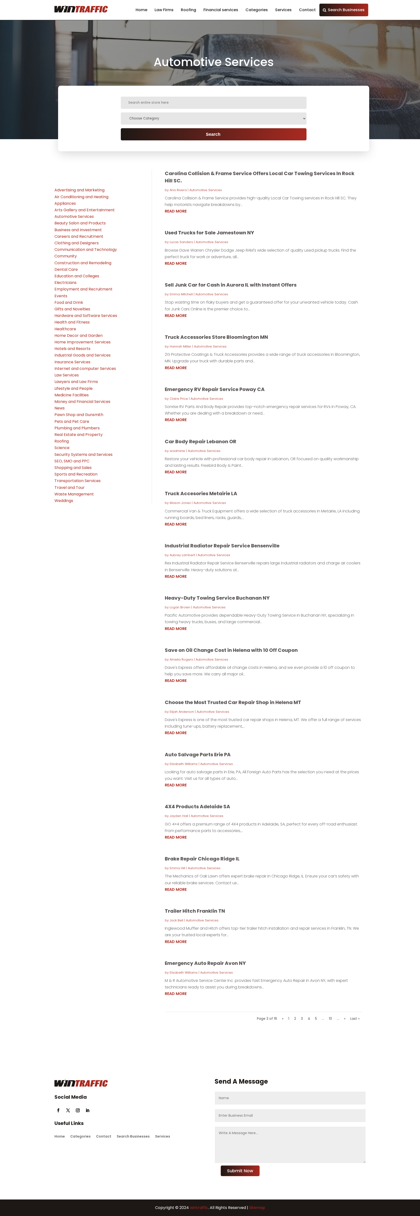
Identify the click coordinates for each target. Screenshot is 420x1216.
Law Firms (164, 10)
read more (176, 211)
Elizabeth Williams (184, 764)
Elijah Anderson (182, 711)
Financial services (220, 10)
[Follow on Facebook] (58, 1110)
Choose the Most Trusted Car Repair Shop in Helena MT (233, 702)
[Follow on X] (68, 1110)
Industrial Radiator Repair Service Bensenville (222, 545)
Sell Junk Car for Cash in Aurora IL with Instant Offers (231, 284)
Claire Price (179, 398)
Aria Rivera (178, 190)
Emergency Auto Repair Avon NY (205, 963)
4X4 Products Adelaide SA (197, 806)
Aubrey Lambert (182, 555)
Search (213, 134)
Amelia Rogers (181, 659)
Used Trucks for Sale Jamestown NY (209, 232)
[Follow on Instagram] (78, 1110)
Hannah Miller (180, 346)
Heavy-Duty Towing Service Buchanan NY (217, 598)
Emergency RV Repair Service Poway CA (215, 389)
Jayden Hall (179, 816)
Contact (307, 10)
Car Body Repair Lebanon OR (200, 441)
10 (330, 1018)
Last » (354, 1018)
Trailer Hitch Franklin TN (195, 911)
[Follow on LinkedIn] (87, 1110)
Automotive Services (205, 190)
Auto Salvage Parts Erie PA (198, 754)
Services (283, 10)
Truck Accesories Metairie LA (201, 493)
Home (141, 10)
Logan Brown (180, 607)
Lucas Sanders (181, 242)
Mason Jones (180, 503)
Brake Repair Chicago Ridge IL (202, 858)
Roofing (188, 10)
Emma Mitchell (181, 294)
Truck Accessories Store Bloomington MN (216, 337)
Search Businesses (346, 10)
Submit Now (240, 1171)
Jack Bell (176, 920)
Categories (256, 10)
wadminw (177, 451)
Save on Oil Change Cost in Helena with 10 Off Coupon (231, 650)
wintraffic (198, 1207)
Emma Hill (177, 868)
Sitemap (257, 1207)
